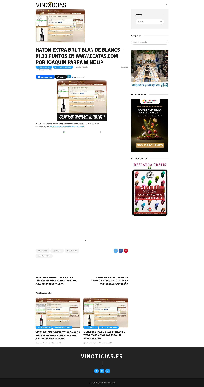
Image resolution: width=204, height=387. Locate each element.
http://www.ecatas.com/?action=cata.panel (67, 127)
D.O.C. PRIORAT (91, 327)
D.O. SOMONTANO (44, 327)
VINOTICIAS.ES (102, 356)
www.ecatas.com (44, 256)
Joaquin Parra (72, 251)
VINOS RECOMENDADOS (63, 67)
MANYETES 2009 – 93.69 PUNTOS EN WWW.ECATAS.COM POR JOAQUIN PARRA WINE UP (104, 335)
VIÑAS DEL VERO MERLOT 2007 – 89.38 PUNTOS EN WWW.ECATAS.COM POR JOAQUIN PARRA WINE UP (58, 335)
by (42, 343)
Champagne (57, 251)
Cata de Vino (42, 251)
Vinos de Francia (44, 67)
